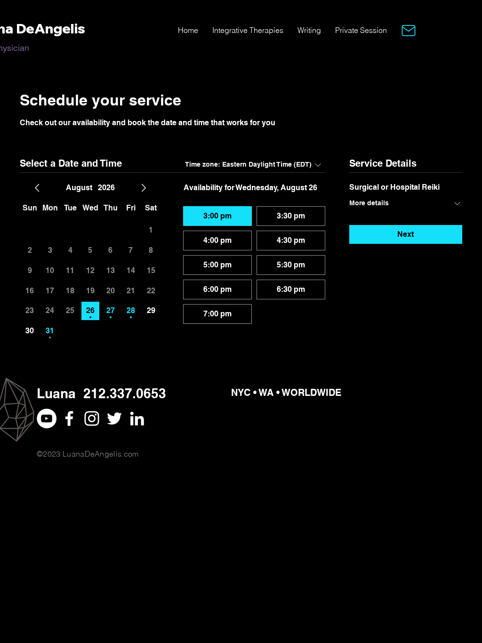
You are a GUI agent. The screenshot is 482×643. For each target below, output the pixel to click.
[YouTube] (46, 418)
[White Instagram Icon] (92, 418)
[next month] (143, 187)
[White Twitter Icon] (114, 418)
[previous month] (37, 187)
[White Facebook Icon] (69, 418)
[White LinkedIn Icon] (137, 418)
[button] (408, 30)
